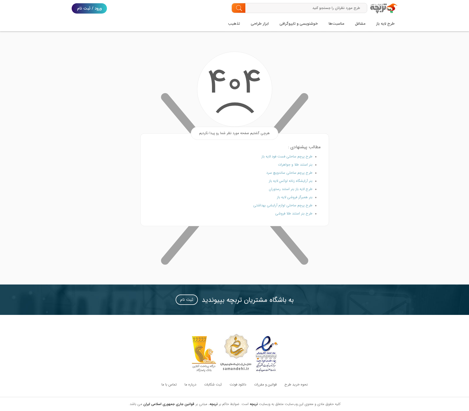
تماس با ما (169, 384)
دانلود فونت (238, 384)
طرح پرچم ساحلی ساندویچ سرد (289, 173)
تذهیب (234, 24)
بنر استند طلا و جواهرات (295, 164)
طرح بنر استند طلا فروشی (293, 213)
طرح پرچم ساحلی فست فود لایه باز (286, 156)
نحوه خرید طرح (296, 384)
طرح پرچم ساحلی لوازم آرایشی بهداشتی (282, 205)
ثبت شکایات (213, 384)
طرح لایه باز (385, 24)
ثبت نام (186, 299)
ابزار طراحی (260, 24)
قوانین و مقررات (265, 384)
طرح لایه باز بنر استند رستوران (290, 189)
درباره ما (190, 384)
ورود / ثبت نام (89, 8)
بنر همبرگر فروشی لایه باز (294, 197)
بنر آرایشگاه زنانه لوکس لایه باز (290, 181)
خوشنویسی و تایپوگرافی (299, 24)
